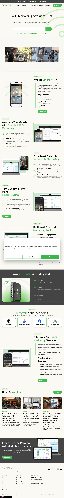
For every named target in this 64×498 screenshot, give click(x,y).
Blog (17, 479)
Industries (36, 5)
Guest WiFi (4, 411)
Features (18, 5)
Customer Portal (20, 483)
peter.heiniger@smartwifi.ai (37, 483)
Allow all (50, 256)
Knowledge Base (20, 481)
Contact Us (47, 5)
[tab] (48, 281)
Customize (31, 256)
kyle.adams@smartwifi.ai (36, 479)
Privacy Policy (51, 494)
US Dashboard (21, 1)
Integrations (24, 5)
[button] (18, 5)
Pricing (31, 5)
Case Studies (19, 477)
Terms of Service (44, 494)
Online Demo (43, 1)
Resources (41, 5)
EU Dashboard (32, 1)
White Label (4, 481)
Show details (54, 252)
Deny (14, 256)
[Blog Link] (11, 414)
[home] (7, 5)
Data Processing (59, 494)
